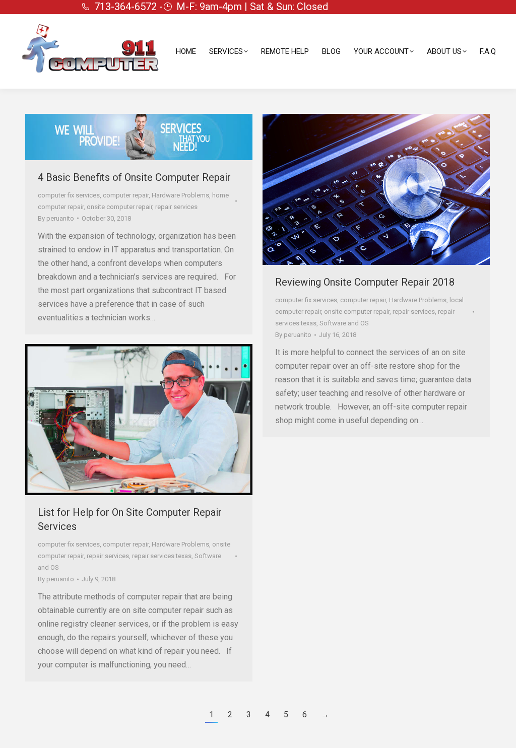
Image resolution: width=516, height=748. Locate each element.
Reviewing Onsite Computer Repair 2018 (365, 282)
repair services (176, 207)
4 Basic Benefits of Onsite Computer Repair (134, 177)
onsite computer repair (119, 207)
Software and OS (344, 323)
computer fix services (69, 195)
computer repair (126, 195)
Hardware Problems (180, 195)
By (56, 218)
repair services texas (161, 556)
